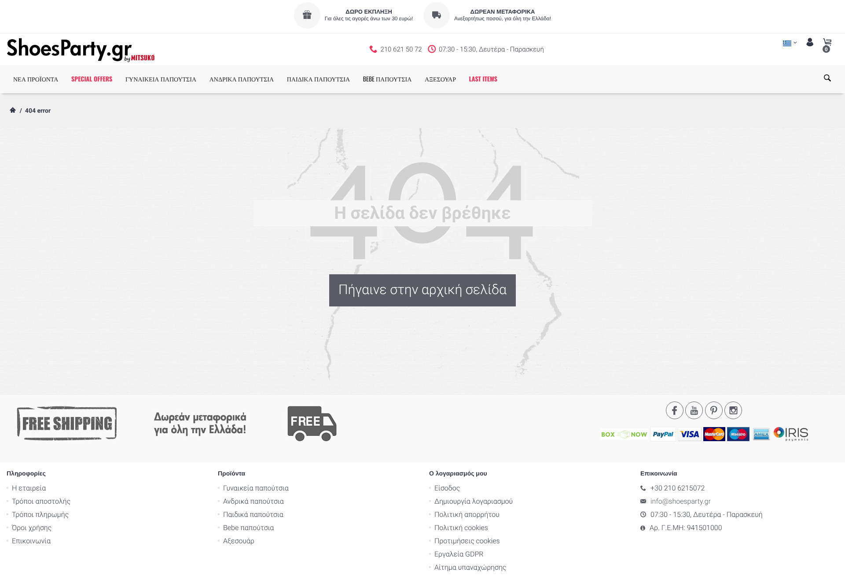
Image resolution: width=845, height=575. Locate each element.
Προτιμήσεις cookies (467, 541)
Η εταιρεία (29, 488)
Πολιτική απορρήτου (467, 514)
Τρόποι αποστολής (41, 501)
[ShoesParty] (81, 49)
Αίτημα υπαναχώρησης (470, 567)
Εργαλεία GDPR (458, 554)
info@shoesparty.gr (680, 501)
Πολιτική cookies (461, 527)
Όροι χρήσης (31, 527)
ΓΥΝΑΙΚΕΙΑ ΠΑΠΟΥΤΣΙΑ (160, 79)
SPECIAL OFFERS (91, 79)
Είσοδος (447, 488)
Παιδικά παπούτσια (253, 514)
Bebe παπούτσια (248, 527)
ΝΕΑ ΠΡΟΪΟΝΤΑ (35, 79)
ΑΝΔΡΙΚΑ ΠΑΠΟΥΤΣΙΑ (241, 79)
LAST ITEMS (483, 79)
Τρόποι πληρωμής (40, 514)
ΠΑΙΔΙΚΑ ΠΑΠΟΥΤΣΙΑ (318, 79)
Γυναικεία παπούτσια (256, 488)
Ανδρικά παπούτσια (253, 501)
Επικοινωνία (31, 541)
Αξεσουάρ (238, 541)
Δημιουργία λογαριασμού (473, 501)
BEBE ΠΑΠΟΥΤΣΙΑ (387, 79)
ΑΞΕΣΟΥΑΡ (440, 79)
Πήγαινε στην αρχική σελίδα (422, 290)
